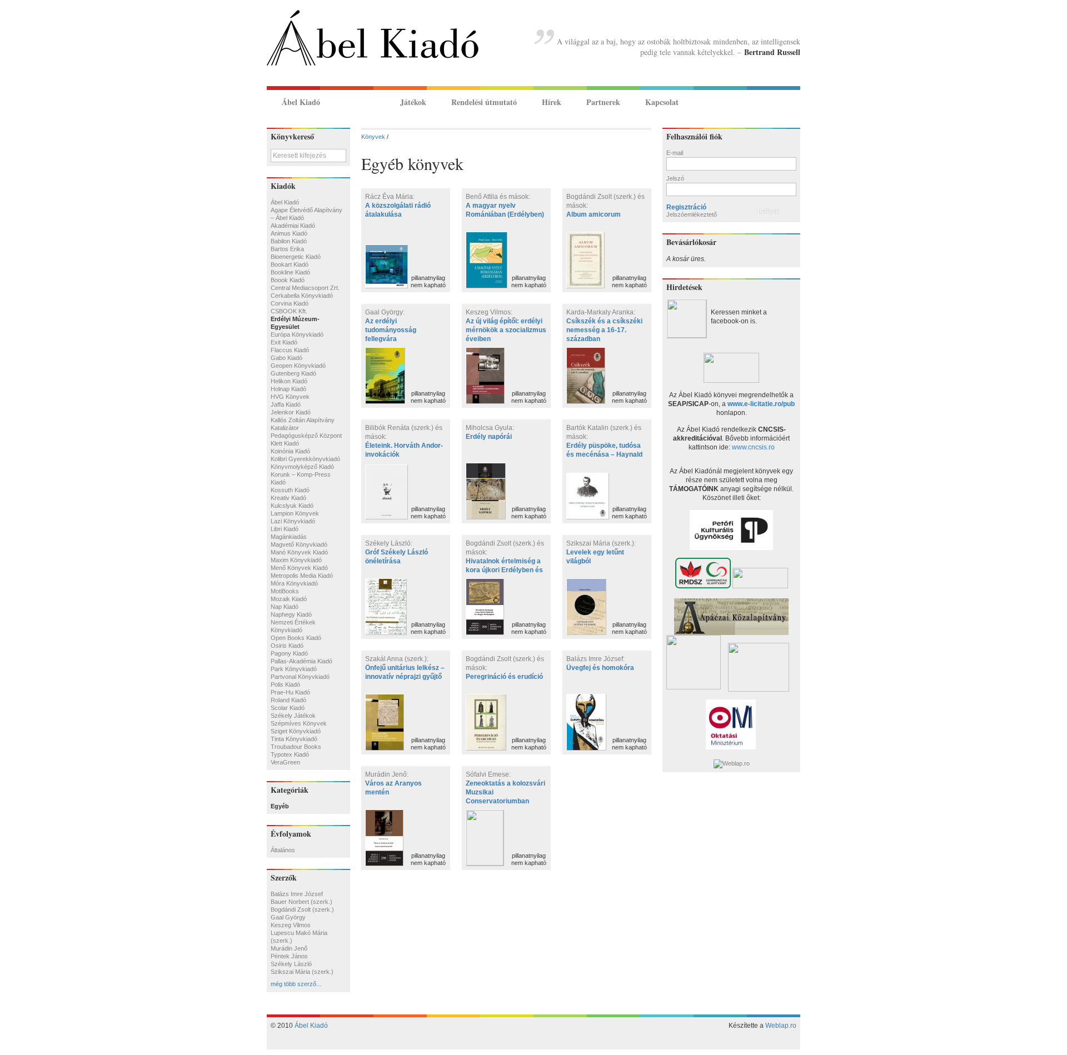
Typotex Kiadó (290, 754)
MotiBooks (285, 591)
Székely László (291, 964)
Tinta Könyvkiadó (294, 739)
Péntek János (289, 956)
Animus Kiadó (289, 233)
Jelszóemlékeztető (691, 214)
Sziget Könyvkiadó (296, 731)
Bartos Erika (287, 249)
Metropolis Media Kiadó (302, 575)
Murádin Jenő (289, 948)
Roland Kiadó (288, 700)
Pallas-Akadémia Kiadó (301, 661)
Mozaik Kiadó (289, 599)
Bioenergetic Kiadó (296, 256)
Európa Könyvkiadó (297, 334)
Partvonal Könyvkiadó (300, 676)
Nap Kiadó (284, 606)
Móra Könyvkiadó (294, 583)
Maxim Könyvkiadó (296, 560)
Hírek (551, 102)
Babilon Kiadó (289, 241)
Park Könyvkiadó (294, 669)
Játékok (413, 102)
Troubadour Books (296, 746)
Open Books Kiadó (296, 637)
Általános (283, 850)
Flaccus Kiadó (290, 350)
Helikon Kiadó (289, 381)
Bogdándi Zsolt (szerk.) (302, 909)
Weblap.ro (780, 1025)
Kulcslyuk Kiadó (292, 505)
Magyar (775, 101)
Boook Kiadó (288, 280)
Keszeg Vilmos (291, 925)
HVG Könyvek (290, 396)
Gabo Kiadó (286, 357)
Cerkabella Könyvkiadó (302, 295)
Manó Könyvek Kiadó (299, 552)
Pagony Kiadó (289, 653)
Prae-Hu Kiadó (290, 692)
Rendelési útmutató (484, 102)
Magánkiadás (289, 536)
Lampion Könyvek (295, 513)
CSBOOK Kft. (289, 311)
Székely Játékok (293, 715)
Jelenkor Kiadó (291, 412)
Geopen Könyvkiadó (298, 365)
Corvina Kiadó (289, 303)
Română (790, 101)
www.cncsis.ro (753, 447)
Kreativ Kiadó (288, 497)
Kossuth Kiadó (290, 490)
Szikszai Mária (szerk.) (302, 971)
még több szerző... (296, 984)
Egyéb (280, 806)
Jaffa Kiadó (286, 404)
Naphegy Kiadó (291, 614)
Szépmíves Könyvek (299, 723)
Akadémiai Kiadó (293, 225)
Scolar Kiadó (288, 707)
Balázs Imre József (297, 894)
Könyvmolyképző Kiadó (302, 466)
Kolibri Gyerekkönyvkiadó (305, 459)
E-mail (674, 152)
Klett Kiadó (285, 443)
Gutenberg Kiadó (293, 373)
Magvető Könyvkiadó (299, 544)
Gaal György (288, 917)
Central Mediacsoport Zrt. (305, 287)
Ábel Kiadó (301, 102)
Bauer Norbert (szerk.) (301, 901)
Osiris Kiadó (287, 645)
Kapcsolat (662, 102)
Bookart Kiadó (289, 264)
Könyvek (360, 102)
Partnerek (603, 102)
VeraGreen (285, 762)
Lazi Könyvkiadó (293, 521)
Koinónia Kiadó (290, 451)
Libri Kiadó (284, 529)
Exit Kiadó (284, 342)
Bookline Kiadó (290, 272)
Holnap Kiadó (288, 389)
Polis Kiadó (285, 684)
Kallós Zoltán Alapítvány (303, 420)
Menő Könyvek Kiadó (299, 567)
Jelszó (675, 178)
